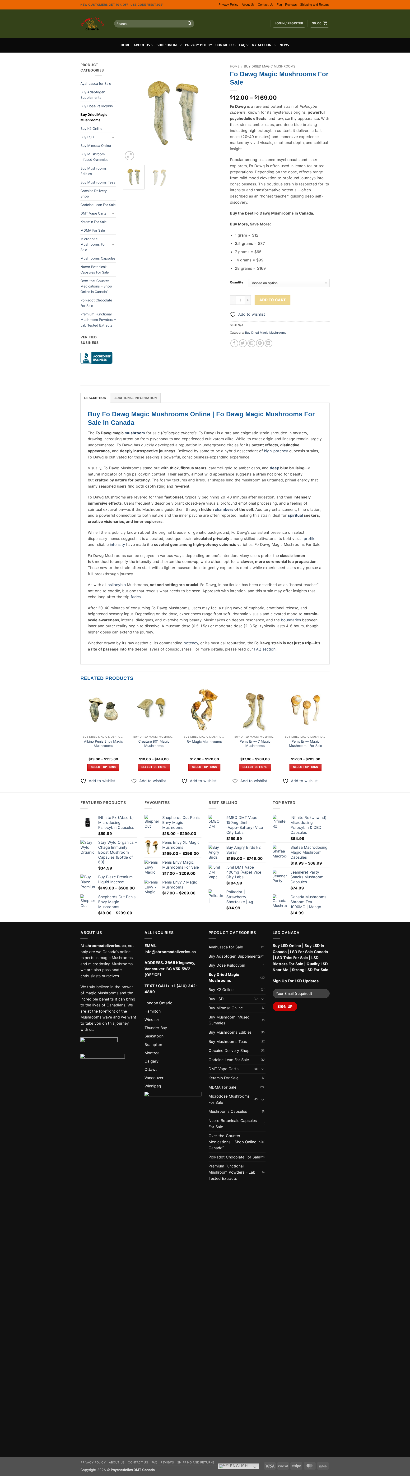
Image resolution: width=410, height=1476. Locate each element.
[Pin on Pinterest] (260, 343)
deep (274, 468)
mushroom (135, 433)
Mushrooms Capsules (98, 258)
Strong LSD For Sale (310, 969)
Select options (103, 767)
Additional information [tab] (135, 398)
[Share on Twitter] (243, 343)
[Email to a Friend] (251, 343)
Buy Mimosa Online (95, 146)
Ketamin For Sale (93, 222)
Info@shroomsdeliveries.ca (170, 951)
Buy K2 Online (91, 128)
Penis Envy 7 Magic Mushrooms (255, 743)
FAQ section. (265, 649)
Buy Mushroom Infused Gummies (94, 157)
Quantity (236, 282)
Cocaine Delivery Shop (93, 193)
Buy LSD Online (287, 945)
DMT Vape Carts (93, 213)
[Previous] (131, 112)
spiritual (295, 515)
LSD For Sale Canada (309, 951)
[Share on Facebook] (234, 343)
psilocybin (116, 584)
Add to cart (272, 300)
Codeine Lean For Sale (98, 205)
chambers (224, 509)
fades (136, 596)
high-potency (276, 451)
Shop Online (168, 45)
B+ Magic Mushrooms (204, 742)
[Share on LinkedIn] (268, 343)
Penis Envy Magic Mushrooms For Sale (305, 743)
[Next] (214, 112)
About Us (248, 4)
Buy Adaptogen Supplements (92, 94)
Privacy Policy (228, 4)
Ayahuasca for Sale (95, 83)
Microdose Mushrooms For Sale (93, 244)
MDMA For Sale (92, 230)
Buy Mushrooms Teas (97, 182)
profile (309, 538)
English (238, 1466)
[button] (289, 23)
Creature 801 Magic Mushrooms (153, 743)
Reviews (291, 4)
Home (125, 45)
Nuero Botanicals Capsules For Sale (94, 269)
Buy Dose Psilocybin (96, 106)
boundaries (291, 620)
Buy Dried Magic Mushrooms (93, 117)
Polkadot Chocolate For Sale (96, 303)
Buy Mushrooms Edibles (93, 171)
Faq (279, 4)
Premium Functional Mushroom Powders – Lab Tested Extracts (98, 319)
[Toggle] (113, 137)
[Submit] (190, 24)
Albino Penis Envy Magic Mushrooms (103, 743)
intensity (117, 544)
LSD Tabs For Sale (291, 957)
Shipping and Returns (315, 4)
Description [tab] (95, 398)
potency (191, 643)
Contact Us (265, 4)
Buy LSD (87, 137)
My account (262, 45)
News (284, 45)
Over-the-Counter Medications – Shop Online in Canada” (96, 286)
